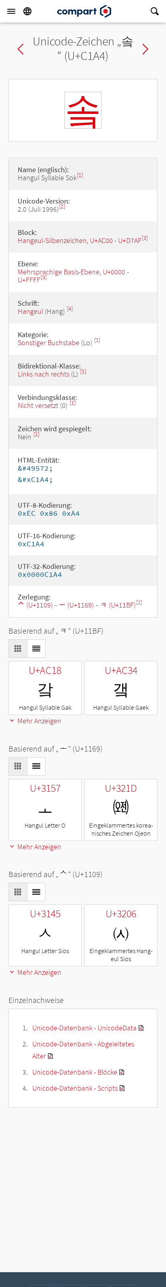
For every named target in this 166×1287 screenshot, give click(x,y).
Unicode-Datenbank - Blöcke (74, 1072)
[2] (62, 206)
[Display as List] (36, 648)
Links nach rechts (43, 374)
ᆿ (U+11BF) (118, 605)
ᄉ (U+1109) (35, 605)
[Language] (27, 11)
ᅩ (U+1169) (76, 605)
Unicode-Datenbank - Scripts (75, 1088)
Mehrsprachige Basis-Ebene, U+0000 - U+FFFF (73, 275)
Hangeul (30, 311)
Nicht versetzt (38, 405)
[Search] (155, 11)
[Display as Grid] (17, 648)
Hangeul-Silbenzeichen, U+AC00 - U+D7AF (79, 240)
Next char (145, 49)
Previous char (20, 49)
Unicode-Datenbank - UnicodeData (84, 1027)
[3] (145, 238)
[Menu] (11, 11)
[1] (80, 175)
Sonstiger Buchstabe (48, 342)
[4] (70, 308)
